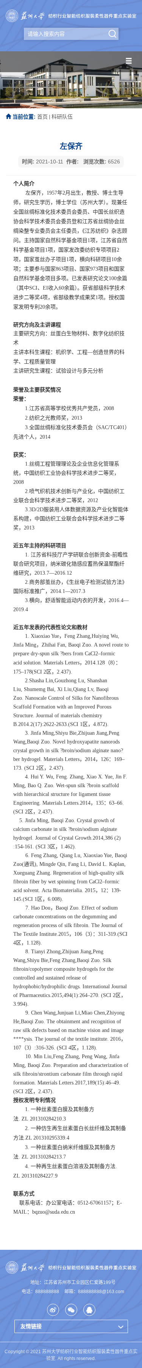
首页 (42, 117)
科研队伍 (62, 117)
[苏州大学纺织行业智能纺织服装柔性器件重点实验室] (71, 15)
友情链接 (31, 1326)
